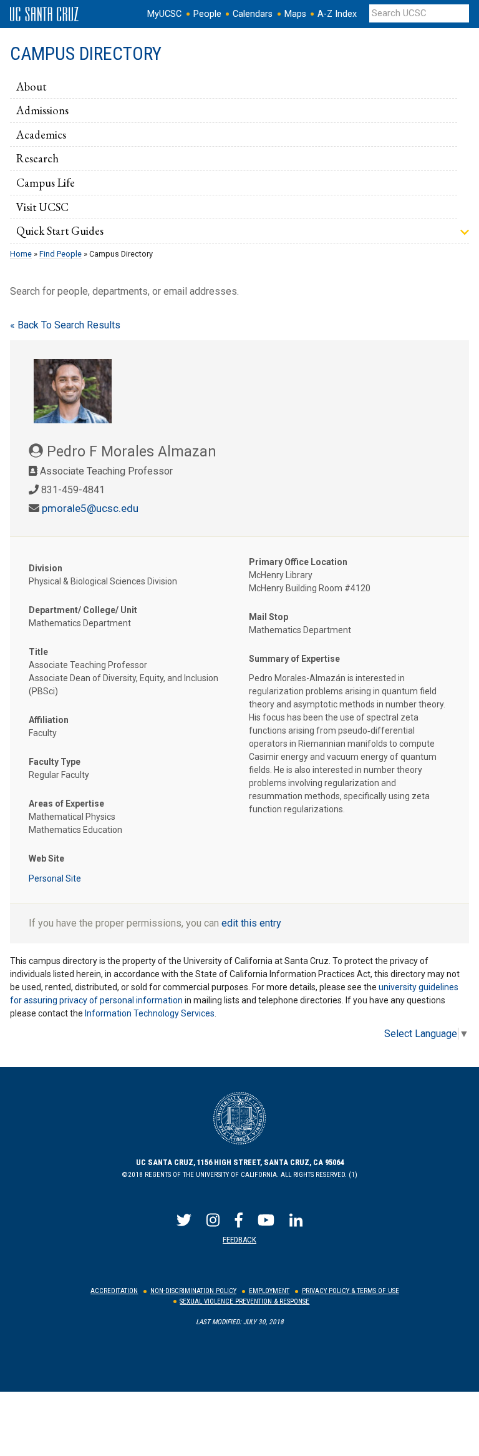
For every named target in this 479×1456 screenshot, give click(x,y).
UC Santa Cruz (44, 14)
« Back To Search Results (65, 325)
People (207, 14)
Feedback (239, 1239)
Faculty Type (54, 762)
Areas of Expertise (66, 804)
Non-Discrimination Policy (193, 1291)
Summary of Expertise (294, 659)
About (31, 86)
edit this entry (251, 923)
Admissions (42, 109)
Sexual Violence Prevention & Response (244, 1301)
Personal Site (55, 878)
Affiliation (49, 720)
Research (37, 157)
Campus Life (45, 182)
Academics (41, 134)
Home (21, 253)
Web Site (46, 858)
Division (45, 568)
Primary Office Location (298, 562)
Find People (60, 253)
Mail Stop (268, 617)
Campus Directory (86, 53)
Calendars (253, 14)
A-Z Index (337, 14)
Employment (269, 1291)
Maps (295, 14)
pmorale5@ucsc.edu (90, 508)
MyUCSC (164, 14)
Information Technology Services (150, 1013)
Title (38, 652)
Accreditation (114, 1291)
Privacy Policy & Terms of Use (350, 1291)
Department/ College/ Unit (83, 610)
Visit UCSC (42, 206)
